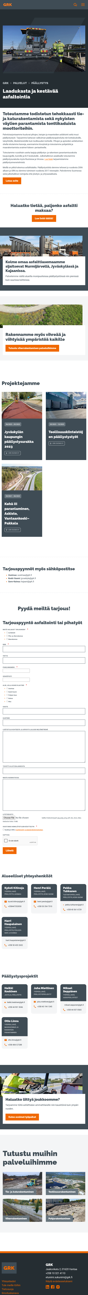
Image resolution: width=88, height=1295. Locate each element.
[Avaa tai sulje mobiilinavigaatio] (83, 5)
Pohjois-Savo (12, 695)
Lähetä (10, 850)
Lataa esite (12, 180)
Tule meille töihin (11, 1285)
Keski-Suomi (12, 692)
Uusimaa (11, 688)
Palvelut (20, 83)
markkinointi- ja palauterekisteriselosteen (29, 830)
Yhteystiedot (9, 1281)
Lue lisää (49, 159)
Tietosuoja (8, 1289)
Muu (9, 701)
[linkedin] (48, 1287)
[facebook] (53, 1287)
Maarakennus (12, 639)
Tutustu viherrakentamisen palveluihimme (32, 348)
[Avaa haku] (76, 4)
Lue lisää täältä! (44, 218)
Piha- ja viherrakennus (15, 636)
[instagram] (58, 1287)
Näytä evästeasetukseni (59, 1281)
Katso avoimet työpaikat (22, 1117)
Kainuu (10, 698)
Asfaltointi (11, 633)
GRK (6, 83)
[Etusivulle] (7, 4)
